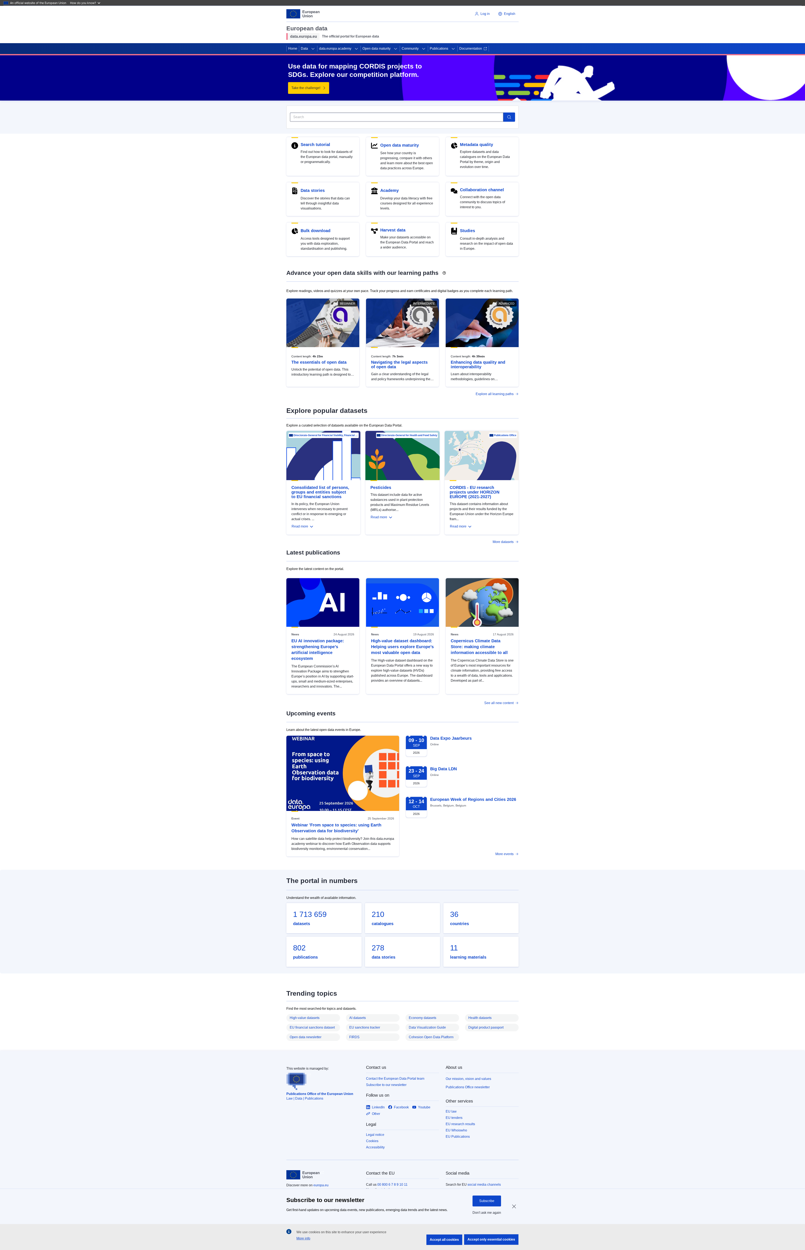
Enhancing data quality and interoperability (478, 364)
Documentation (470, 48)
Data (304, 48)
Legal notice (375, 1134)
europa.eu (320, 1185)
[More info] (444, 271)
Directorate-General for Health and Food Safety (409, 435)
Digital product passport (486, 1027)
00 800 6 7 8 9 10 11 (392, 1184)
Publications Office (505, 435)
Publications (439, 48)
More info (303, 1238)
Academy (389, 190)
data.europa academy (335, 48)
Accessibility (375, 1147)
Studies (467, 230)
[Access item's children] (313, 48)
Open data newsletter (305, 1037)
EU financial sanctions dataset (312, 1027)
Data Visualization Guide (427, 1027)
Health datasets (480, 1018)
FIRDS (354, 1037)
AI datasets (357, 1018)
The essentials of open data (319, 362)
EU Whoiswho (456, 1130)
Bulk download (315, 230)
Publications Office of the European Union (319, 1094)
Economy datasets (422, 1018)
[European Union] (302, 13)
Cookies (372, 1141)
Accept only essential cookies (491, 1239)
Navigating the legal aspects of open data (399, 364)
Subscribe (486, 1201)
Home (292, 48)
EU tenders (454, 1117)
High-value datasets (304, 1018)
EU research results (460, 1124)
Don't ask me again (487, 1212)
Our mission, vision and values (468, 1079)
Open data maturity (376, 48)
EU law (451, 1111)
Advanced (506, 303)
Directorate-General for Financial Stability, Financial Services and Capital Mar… (325, 435)
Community (410, 48)
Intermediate (424, 303)
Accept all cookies (444, 1239)
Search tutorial (315, 144)
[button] (507, 13)
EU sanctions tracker (364, 1027)
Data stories (313, 190)
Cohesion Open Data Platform (431, 1037)
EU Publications (458, 1136)
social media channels (484, 1184)
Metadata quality (476, 144)
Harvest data (392, 230)
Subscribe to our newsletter (386, 1085)
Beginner (347, 303)
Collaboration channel (482, 189)
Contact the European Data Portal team (395, 1078)
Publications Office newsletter (468, 1087)
